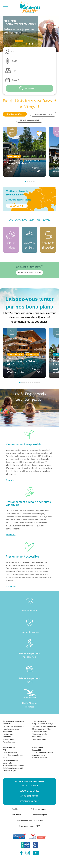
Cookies (15, 809)
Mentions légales (40, 814)
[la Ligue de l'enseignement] (19, 837)
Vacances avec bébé (39, 734)
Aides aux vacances (10, 752)
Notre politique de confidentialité (29, 820)
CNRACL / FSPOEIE (40, 755)
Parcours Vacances (39, 758)
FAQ (4, 750)
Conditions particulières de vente (13, 756)
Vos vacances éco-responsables (44, 726)
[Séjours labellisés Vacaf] (25, 846)
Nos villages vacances (11, 729)
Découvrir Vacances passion (13, 726)
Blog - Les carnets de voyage (42, 724)
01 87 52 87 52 (29, 610)
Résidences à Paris (29, 801)
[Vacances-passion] (29, 8)
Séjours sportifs (29, 796)
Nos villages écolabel (29, 120)
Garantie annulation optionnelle (10, 761)
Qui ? (15, 70)
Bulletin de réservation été (13, 768)
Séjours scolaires (29, 791)
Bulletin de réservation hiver (13, 765)
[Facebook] (21, 853)
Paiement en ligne (9, 771)
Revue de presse (9, 742)
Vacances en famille (39, 731)
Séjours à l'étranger (39, 739)
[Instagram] (27, 853)
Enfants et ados (29, 785)
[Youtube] (36, 853)
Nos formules (8, 734)
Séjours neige (37, 737)
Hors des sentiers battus (41, 729)
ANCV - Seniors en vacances (42, 752)
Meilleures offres (14, 114)
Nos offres (7, 737)
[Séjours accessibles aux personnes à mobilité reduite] (35, 846)
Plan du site (16, 814)
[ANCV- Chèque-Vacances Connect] (37, 837)
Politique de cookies (39, 809)
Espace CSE (36, 750)
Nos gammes (7, 731)
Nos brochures (8, 739)
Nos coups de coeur (43, 114)
